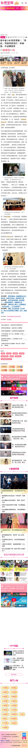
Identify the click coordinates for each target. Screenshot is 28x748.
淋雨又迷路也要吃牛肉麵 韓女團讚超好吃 (13, 506)
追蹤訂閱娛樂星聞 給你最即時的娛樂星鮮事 (12, 331)
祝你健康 (9, 319)
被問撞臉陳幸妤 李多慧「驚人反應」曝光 (13, 536)
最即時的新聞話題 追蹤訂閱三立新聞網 (11, 328)
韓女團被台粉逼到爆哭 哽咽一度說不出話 (13, 501)
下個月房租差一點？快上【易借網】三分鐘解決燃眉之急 (12, 334)
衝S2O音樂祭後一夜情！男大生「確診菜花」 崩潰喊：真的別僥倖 (17, 63)
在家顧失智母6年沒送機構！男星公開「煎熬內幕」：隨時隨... (13, 344)
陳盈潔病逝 (11, 8)
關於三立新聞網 (6, 734)
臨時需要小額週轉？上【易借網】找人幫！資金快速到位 (12, 339)
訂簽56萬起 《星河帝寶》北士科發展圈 (18, 667)
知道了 (24, 745)
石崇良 (8, 236)
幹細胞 (8, 216)
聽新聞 (2, 37)
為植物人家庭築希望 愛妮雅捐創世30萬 (18, 653)
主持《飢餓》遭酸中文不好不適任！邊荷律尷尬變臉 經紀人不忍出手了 (9, 574)
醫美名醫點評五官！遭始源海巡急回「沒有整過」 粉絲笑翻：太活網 (9, 579)
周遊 (13, 94)
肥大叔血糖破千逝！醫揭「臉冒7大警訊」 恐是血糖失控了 (3, 63)
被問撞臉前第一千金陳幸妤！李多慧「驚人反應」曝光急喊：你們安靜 (23, 579)
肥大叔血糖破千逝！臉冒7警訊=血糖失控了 (13, 549)
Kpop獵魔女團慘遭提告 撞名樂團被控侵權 (14, 510)
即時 (17, 8)
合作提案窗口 (15, 736)
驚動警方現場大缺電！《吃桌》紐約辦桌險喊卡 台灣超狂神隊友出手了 (21, 569)
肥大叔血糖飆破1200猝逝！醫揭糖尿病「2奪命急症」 (24, 63)
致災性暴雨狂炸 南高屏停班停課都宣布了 (12, 325)
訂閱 (11, 366)
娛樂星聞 (2, 34)
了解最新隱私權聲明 (16, 745)
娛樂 (7, 34)
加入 (19, 366)
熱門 (22, 8)
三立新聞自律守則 (6, 736)
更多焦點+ (14, 674)
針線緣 (3, 8)
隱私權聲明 (13, 734)
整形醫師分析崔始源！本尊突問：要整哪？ (13, 496)
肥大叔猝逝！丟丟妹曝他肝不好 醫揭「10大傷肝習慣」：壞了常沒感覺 (10, 63)
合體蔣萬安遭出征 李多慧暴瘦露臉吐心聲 (13, 540)
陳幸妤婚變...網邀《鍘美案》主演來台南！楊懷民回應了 (7, 569)
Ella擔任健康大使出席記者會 (14, 316)
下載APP (4, 366)
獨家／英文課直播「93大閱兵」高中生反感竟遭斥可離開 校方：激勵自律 (14, 310)
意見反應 (4, 738)
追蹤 (3, 370)
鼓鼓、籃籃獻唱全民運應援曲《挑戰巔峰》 (18, 660)
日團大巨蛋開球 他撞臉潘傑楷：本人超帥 (13, 545)
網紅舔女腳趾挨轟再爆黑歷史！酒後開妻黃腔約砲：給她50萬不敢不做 (23, 574)
